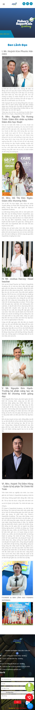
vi (31, 3)
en (27, 3)
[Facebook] (17, 653)
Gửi (17, 702)
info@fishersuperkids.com (13, 669)
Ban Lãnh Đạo (4, 34)
